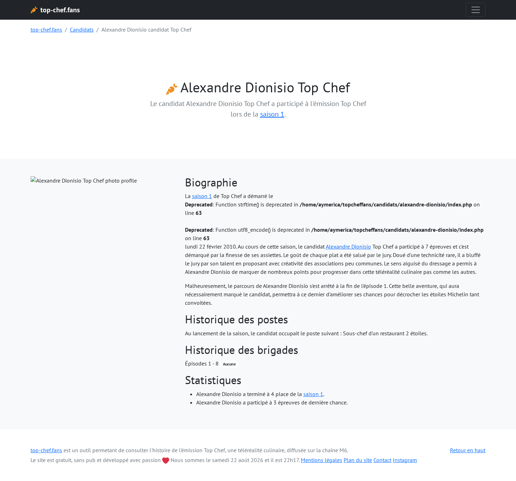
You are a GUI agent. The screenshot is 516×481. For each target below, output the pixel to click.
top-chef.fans (46, 29)
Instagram (405, 459)
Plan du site (358, 459)
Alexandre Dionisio (348, 246)
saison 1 (272, 114)
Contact (382, 459)
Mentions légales (321, 459)
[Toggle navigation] (475, 10)
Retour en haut (467, 450)
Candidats (82, 29)
